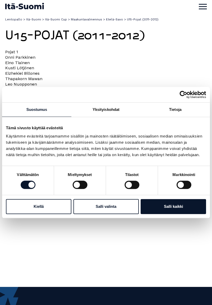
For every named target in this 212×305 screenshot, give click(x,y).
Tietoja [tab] (175, 109)
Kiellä (39, 206)
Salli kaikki (173, 206)
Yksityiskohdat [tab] (106, 109)
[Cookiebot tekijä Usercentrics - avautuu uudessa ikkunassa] (183, 94)
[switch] (80, 185)
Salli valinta (106, 206)
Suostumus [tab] (36, 109)
